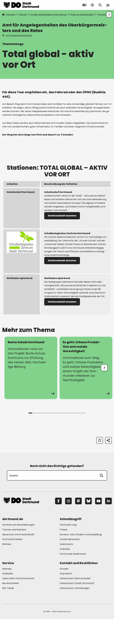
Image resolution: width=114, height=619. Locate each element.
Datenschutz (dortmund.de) (75, 578)
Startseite (10, 14)
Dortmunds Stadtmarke (73, 553)
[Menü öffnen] (108, 5)
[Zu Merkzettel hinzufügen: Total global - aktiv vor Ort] (99, 440)
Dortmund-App (68, 524)
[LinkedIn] (108, 501)
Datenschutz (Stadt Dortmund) (77, 583)
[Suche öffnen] (100, 5)
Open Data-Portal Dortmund (18, 578)
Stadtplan (7, 573)
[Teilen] (108, 440)
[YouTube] (98, 501)
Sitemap (6, 568)
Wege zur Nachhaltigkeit (82, 14)
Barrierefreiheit (10, 583)
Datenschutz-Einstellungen (75, 588)
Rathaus (6, 544)
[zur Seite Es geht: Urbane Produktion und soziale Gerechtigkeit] (86, 368)
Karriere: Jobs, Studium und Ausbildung (81, 534)
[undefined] (104, 367)
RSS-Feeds (8, 588)
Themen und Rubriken (14, 529)
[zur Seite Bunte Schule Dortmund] (30, 368)
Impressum (66, 573)
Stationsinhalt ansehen (62, 215)
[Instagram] (68, 501)
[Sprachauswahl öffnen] (84, 5)
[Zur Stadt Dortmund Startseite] (21, 5)
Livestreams (66, 544)
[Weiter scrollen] (109, 14)
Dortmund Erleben (12, 539)
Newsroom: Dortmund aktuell (18, 534)
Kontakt (64, 568)
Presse (63, 529)
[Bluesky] (88, 501)
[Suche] (101, 475)
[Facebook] (58, 501)
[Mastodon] (78, 501)
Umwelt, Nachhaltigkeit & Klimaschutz (48, 14)
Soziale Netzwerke (70, 539)
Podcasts (65, 549)
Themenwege (104, 14)
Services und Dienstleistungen (18, 524)
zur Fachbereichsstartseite (19, 35)
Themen (23, 14)
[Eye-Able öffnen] (92, 5)
